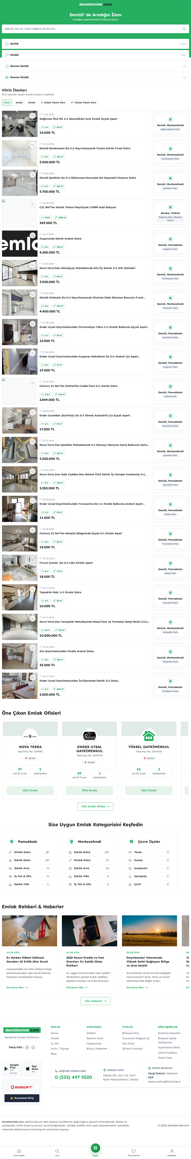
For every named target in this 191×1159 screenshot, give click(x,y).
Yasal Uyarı (165, 1057)
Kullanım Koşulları (169, 1033)
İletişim (91, 1033)
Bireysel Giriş (130, 1033)
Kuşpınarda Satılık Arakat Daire (61, 238)
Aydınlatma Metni (169, 1047)
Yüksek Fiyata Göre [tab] (85, 102)
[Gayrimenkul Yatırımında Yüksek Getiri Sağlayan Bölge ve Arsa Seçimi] (149, 930)
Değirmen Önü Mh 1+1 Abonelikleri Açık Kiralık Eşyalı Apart (78, 119)
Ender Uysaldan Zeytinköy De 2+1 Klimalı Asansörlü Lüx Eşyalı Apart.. (85, 415)
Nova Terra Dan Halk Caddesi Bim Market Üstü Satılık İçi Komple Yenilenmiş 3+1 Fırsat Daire (92, 476)
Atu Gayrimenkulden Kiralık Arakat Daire (67, 651)
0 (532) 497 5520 (73, 1077)
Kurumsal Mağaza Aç (135, 1038)
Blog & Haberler (97, 1048)
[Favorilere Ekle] (33, 116)
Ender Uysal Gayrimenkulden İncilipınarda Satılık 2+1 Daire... (80, 680)
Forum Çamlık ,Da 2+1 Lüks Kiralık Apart (66, 562)
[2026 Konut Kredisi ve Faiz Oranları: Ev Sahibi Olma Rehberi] (89, 930)
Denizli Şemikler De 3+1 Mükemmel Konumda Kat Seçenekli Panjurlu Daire (88, 177)
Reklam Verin (95, 1038)
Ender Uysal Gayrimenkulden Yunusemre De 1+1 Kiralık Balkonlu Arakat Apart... (92, 504)
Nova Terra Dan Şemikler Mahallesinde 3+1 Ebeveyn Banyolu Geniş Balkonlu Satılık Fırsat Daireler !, (94, 446)
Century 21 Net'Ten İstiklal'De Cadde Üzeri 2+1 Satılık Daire (79, 386)
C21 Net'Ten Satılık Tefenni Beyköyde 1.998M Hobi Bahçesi (78, 207)
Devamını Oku (15, 987)
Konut (54, 1033)
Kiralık (55, 1038)
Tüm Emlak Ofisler (93, 806)
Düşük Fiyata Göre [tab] (54, 102)
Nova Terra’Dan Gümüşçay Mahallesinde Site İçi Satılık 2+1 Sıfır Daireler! (87, 268)
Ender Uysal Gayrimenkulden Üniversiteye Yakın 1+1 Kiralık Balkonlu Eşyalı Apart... (94, 327)
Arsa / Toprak (60, 1048)
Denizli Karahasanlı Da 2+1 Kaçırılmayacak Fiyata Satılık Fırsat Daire (85, 148)
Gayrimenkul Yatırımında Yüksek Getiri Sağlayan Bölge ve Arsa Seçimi (147, 961)
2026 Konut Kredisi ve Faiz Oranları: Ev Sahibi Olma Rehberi (85, 961)
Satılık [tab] (19, 102)
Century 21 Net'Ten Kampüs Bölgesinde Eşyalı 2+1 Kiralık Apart (81, 533)
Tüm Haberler (93, 1001)
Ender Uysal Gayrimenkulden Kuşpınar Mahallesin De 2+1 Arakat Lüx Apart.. (89, 356)
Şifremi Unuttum (132, 1048)
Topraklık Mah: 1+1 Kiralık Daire (60, 592)
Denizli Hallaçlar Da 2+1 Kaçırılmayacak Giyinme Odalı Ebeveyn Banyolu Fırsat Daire (91, 299)
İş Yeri (55, 1043)
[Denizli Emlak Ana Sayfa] (95, 4)
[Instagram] (27, 1047)
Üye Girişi (128, 1043)
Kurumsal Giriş (24, 1098)
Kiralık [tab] (31, 102)
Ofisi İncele (30, 790)
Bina (54, 1053)
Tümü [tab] (7, 102)
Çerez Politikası (167, 1052)
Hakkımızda (94, 1043)
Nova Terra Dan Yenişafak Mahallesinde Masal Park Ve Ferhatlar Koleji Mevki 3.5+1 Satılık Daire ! (94, 623)
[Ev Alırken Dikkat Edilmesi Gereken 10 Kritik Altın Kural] (29, 930)
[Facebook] (33, 1047)
